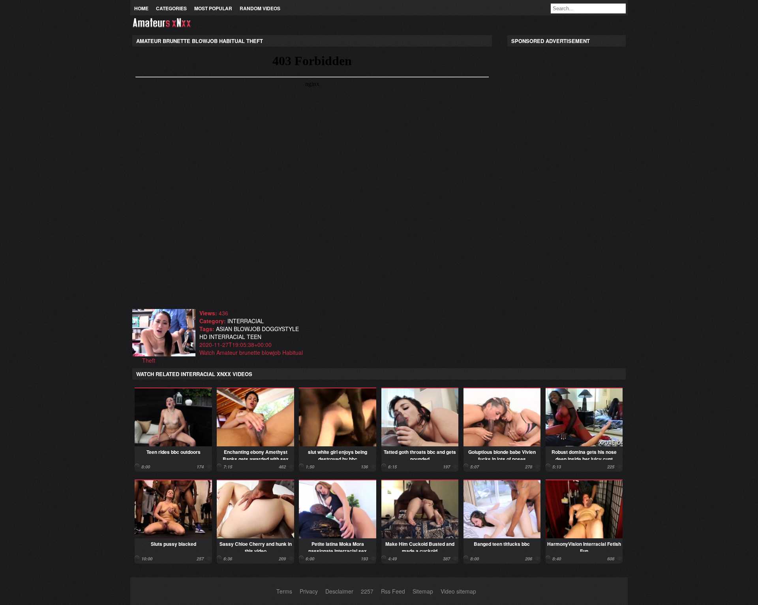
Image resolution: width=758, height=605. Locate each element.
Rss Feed (393, 591)
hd (203, 337)
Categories (171, 8)
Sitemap (423, 591)
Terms (284, 591)
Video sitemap (458, 591)
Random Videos (260, 8)
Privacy (309, 591)
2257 (367, 591)
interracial (245, 321)
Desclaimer (339, 591)
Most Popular (213, 8)
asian (224, 329)
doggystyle (280, 329)
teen (254, 337)
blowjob (247, 329)
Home (141, 8)
